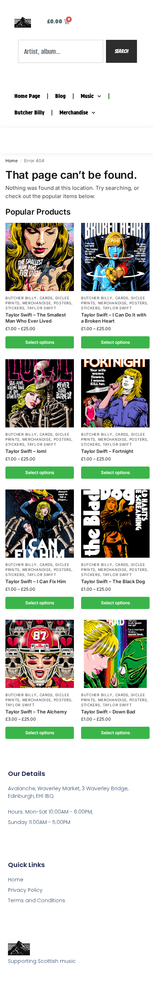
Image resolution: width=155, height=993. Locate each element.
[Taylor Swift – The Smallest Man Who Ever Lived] (39, 257)
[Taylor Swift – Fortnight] (115, 393)
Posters (62, 303)
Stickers (15, 308)
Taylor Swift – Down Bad (108, 712)
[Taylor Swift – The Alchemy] (39, 654)
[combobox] (60, 51)
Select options (39, 342)
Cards (46, 298)
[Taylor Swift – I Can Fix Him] (39, 524)
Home (11, 160)
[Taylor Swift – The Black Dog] (115, 524)
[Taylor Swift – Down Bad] (115, 654)
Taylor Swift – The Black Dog (113, 581)
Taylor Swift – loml (25, 451)
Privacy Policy (25, 890)
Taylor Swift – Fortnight (107, 451)
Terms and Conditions (36, 900)
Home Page (27, 96)
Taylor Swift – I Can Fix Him (35, 581)
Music (87, 96)
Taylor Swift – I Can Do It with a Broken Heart (113, 318)
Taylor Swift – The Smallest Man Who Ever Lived (35, 318)
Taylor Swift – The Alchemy (36, 712)
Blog (60, 96)
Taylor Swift (41, 308)
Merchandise (73, 112)
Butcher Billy (29, 112)
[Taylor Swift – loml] (39, 393)
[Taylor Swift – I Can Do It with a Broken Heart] (115, 257)
